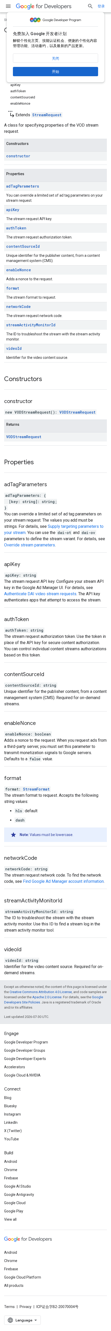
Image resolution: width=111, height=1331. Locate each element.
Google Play (13, 1211)
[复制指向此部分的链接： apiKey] (26, 565)
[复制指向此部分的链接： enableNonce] (42, 724)
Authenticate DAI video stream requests (40, 593)
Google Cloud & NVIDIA (22, 1075)
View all (10, 1219)
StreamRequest (46, 114)
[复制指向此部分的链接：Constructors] (47, 379)
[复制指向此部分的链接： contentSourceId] (50, 675)
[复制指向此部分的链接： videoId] (28, 950)
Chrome (10, 1170)
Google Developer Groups (24, 1050)
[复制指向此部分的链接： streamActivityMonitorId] (69, 901)
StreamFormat (36, 789)
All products (13, 1285)
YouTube (11, 1139)
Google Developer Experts (25, 1059)
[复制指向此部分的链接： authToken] (35, 620)
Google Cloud (15, 1203)
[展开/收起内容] (10, 110)
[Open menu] (8, 6)
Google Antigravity (19, 1195)
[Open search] (90, 6)
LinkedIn (11, 1122)
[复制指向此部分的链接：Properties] (39, 463)
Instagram (12, 1114)
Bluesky (10, 1106)
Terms (9, 1307)
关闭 (55, 58)
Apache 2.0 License (46, 997)
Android (10, 1161)
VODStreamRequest (77, 412)
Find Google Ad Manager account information (63, 881)
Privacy (25, 1307)
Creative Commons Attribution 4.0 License (41, 992)
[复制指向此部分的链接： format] (27, 779)
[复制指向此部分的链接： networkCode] (43, 858)
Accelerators (14, 1067)
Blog (7, 1098)
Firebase (11, 1178)
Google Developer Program (26, 1042)
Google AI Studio (17, 1186)
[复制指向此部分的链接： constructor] (39, 402)
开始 (55, 71)
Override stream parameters (29, 545)
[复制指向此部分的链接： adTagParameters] (53, 485)
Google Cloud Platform (22, 1277)
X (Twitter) (13, 1131)
